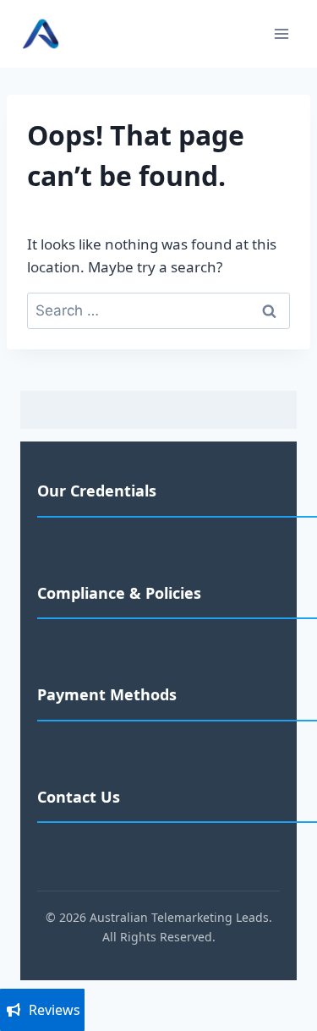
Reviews (54, 1010)
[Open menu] (281, 33)
